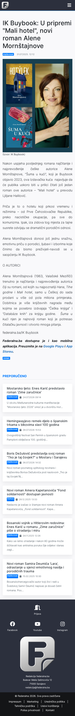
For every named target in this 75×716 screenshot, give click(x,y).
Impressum (15, 701)
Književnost (8, 54)
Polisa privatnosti (31, 710)
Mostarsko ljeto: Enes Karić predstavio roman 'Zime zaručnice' (36, 390)
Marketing (33, 701)
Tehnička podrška (25, 705)
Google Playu (53, 346)
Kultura (11, 499)
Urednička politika (55, 701)
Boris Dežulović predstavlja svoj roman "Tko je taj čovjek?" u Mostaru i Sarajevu (37, 455)
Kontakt (50, 710)
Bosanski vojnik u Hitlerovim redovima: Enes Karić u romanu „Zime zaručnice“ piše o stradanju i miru (36, 526)
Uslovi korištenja (50, 705)
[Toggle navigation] (69, 5)
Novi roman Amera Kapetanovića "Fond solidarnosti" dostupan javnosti (36, 492)
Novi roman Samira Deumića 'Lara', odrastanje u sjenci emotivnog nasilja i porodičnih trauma (35, 567)
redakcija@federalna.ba (37, 687)
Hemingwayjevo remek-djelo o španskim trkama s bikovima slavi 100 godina (37, 423)
